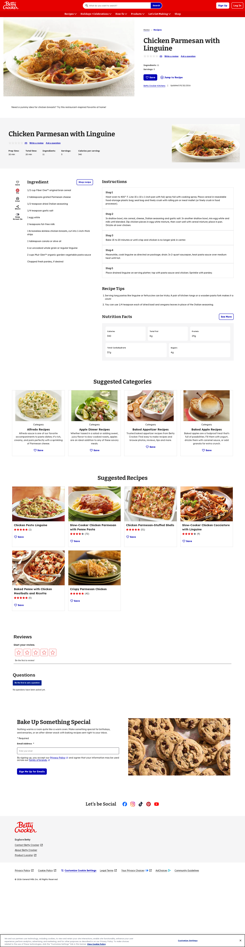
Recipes (158, 30)
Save (152, 77)
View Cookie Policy (96, 944)
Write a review (171, 56)
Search (156, 5)
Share (17, 209)
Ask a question (188, 56)
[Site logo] (27, 828)
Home (146, 30)
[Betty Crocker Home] (10, 5)
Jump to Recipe (173, 77)
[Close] (240, 940)
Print (17, 201)
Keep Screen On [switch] (17, 218)
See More (226, 316)
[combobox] (119, 5)
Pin (17, 193)
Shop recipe (85, 182)
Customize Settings (187, 940)
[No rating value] (151, 56)
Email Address (25, 743)
